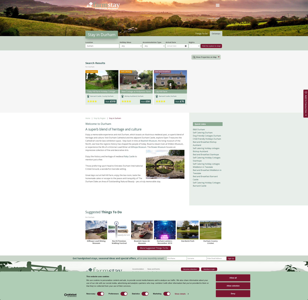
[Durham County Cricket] (210, 230)
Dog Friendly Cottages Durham (207, 135)
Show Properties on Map (206, 57)
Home (87, 118)
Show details (180, 294)
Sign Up (231, 258)
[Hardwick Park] (188, 230)
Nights (192, 42)
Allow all (233, 278)
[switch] (124, 294)
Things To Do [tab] (201, 33)
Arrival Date (171, 42)
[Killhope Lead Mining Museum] (96, 230)
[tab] (206, 57)
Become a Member (190, 269)
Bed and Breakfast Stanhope (206, 154)
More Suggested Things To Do (154, 248)
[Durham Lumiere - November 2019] (165, 230)
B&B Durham (199, 129)
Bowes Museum (158, 147)
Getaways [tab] (216, 33)
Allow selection (233, 286)
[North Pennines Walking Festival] (119, 230)
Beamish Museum (149, 140)
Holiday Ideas (125, 42)
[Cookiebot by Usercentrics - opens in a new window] (70, 295)
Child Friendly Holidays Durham (207, 139)
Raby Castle (129, 156)
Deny (233, 294)
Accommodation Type (152, 42)
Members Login (209, 269)
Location (89, 42)
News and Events (154, 269)
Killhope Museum (138, 147)
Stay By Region (100, 118)
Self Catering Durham (202, 132)
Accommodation (138, 269)
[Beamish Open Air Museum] (142, 230)
